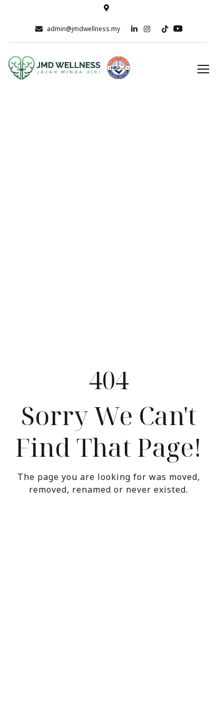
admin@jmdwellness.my (83, 28)
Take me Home (108, 532)
